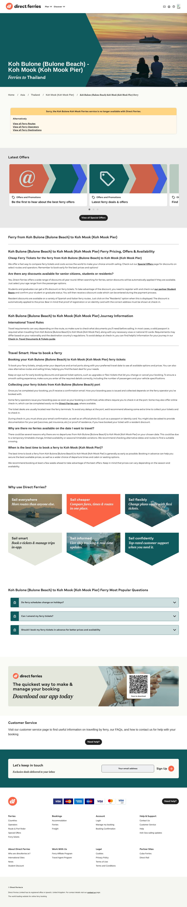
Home (11, 95)
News (10, 861)
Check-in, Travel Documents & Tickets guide (31, 339)
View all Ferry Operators (26, 127)
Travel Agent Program (62, 857)
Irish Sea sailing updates (151, 833)
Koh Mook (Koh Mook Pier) (60, 95)
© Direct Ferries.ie (15, 887)
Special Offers (145, 264)
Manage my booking (105, 824)
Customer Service (148, 824)
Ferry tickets (13, 837)
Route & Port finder (17, 829)
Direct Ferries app (68, 403)
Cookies (99, 853)
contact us (91, 892)
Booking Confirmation (105, 829)
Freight (55, 829)
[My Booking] (164, 6)
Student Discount (16, 866)
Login (98, 820)
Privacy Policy (102, 857)
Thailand (35, 95)
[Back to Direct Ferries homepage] (23, 6)
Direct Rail (144, 857)
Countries (12, 820)
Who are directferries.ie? (19, 853)
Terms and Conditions (106, 866)
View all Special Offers (94, 218)
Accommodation (59, 820)
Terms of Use (102, 861)
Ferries (55, 824)
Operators (12, 824)
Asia (22, 95)
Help (142, 829)
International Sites (16, 857)
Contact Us (145, 820)
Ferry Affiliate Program (62, 853)
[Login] (169, 6)
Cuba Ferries (145, 853)
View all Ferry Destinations (27, 130)
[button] (95, 602)
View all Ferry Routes (24, 123)
